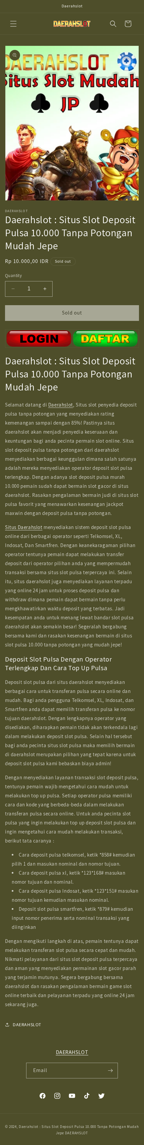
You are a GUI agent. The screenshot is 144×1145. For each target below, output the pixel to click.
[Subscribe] (110, 1070)
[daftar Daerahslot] (72, 338)
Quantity (13, 275)
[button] (13, 23)
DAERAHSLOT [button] (27, 1025)
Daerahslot (60, 405)
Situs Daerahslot (24, 527)
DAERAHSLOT (72, 1052)
